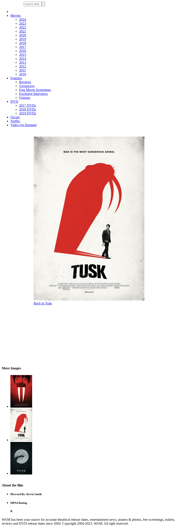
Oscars (15, 117)
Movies (15, 15)
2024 (22, 19)
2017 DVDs (27, 105)
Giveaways (27, 86)
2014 (22, 58)
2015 (22, 54)
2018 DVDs (27, 109)
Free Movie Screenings (35, 90)
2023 (22, 23)
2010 (22, 74)
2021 (22, 31)
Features (16, 78)
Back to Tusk (43, 303)
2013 (22, 62)
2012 (22, 66)
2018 (22, 43)
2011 (22, 70)
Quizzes (24, 97)
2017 (22, 47)
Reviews (25, 82)
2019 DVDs (27, 113)
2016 (22, 51)
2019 (22, 39)
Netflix (15, 121)
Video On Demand (23, 125)
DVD (14, 101)
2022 (22, 27)
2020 (22, 35)
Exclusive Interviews (33, 94)
